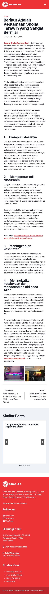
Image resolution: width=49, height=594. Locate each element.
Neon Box (10, 581)
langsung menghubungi (14, 358)
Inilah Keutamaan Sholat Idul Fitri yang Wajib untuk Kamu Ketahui (12, 396)
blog (6, 16)
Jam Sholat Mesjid (14, 575)
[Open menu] (45, 4)
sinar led (9, 37)
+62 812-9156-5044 (11, 556)
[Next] (42, 442)
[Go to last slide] (6, 442)
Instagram (9, 518)
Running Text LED (14, 571)
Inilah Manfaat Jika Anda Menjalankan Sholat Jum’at (38, 394)
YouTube (9, 521)
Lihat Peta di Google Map (16, 547)
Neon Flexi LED (13, 578)
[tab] (20, 465)
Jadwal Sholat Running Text (16, 43)
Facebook (9, 515)
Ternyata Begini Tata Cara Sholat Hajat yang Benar (22, 425)
